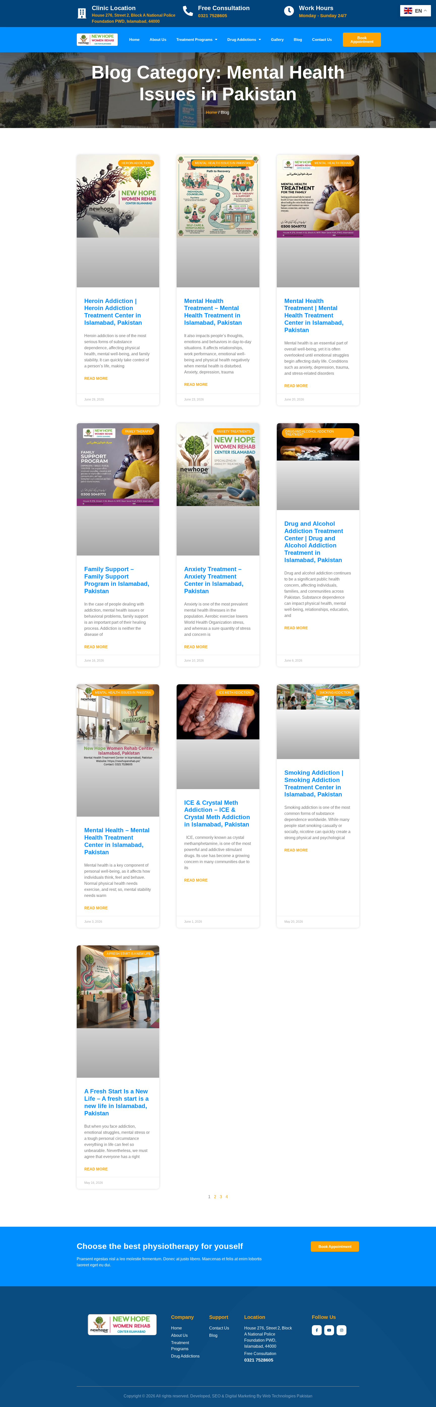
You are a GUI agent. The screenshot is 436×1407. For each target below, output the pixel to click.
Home (134, 39)
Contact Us (322, 39)
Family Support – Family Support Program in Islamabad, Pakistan (116, 580)
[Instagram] (341, 1330)
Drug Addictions (241, 39)
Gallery (277, 39)
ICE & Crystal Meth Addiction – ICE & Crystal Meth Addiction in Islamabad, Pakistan (217, 813)
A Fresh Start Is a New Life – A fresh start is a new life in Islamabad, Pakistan (116, 1102)
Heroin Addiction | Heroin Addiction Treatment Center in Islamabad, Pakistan (113, 311)
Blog (298, 39)
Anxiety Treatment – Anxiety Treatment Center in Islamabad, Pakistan (213, 580)
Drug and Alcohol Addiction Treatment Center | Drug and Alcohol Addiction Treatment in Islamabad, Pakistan (313, 541)
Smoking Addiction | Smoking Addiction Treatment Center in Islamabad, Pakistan (313, 783)
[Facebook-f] (317, 1330)
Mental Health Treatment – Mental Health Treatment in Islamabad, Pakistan (213, 311)
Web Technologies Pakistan (287, 1396)
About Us (158, 39)
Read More (96, 378)
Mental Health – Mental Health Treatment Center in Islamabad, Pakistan (117, 841)
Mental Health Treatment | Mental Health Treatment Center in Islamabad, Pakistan (314, 315)
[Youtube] (329, 1330)
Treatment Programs (194, 39)
